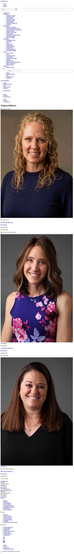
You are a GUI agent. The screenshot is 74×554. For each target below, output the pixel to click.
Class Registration (10, 46)
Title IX (5, 546)
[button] (4, 68)
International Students (11, 50)
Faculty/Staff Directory (11, 58)
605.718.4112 (4, 496)
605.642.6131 (4, 487)
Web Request (6, 535)
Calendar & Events (10, 55)
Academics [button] (6, 14)
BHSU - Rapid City (10, 63)
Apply (4, 5)
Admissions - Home (10, 40)
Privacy (5, 545)
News (7, 54)
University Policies (7, 517)
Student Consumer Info (8, 531)
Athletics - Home (10, 67)
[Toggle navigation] (8, 1)
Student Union (9, 33)
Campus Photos (7, 528)
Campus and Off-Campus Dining (14, 29)
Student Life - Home (11, 27)
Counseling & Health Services (13, 34)
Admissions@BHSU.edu (6, 490)
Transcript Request (7, 519)
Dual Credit (9, 44)
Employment (6, 529)
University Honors (10, 19)
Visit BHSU (9, 41)
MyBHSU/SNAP (10, 74)
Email (7, 72)
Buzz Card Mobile (10, 37)
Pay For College (7, 504)
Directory (5, 95)
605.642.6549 (4, 224)
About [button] (4, 51)
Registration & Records (11, 23)
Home (4, 94)
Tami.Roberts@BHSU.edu (7, 222)
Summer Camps (10, 64)
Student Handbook (10, 36)
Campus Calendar (7, 533)
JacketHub (5, 521)
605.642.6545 (4, 350)
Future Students (7, 503)
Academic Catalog (10, 20)
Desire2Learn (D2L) (8, 527)
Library (5, 500)
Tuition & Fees (9, 45)
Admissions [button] (6, 38)
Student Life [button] (6, 25)
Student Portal (6, 508)
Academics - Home (10, 15)
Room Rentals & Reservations (13, 62)
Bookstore (8, 24)
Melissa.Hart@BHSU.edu (7, 471)
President (8, 59)
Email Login (6, 547)
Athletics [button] (5, 66)
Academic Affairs (10, 16)
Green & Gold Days (11, 49)
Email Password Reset (8, 549)
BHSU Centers (9, 60)
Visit (4, 3)
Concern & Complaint (8, 505)
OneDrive (8, 78)
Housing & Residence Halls (12, 28)
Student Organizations (11, 32)
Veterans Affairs (10, 22)
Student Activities (10, 31)
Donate (5, 6)
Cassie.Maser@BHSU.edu (7, 348)
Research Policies (7, 518)
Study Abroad (9, 18)
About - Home (9, 53)
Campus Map (9, 57)
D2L (7, 75)
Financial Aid (9, 47)
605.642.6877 (4, 473)
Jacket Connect (9, 76)
